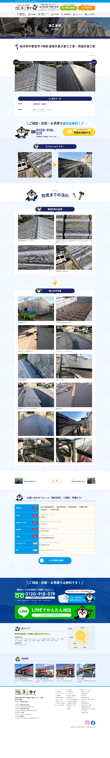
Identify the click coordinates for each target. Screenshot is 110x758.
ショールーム (79, 14)
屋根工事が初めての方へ (22, 14)
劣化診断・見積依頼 (72, 699)
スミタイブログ (71, 693)
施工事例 (56, 14)
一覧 (56, 481)
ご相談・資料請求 (71, 695)
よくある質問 (91, 14)
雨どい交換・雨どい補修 (87, 699)
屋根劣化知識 (59, 697)
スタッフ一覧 (59, 693)
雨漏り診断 (70, 697)
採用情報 (58, 695)
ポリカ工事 (84, 710)
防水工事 (84, 701)
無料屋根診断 (67, 14)
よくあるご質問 (60, 705)
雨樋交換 (44, 104)
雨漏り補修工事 (85, 703)
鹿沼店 (69, 709)
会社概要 (58, 692)
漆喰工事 (84, 695)
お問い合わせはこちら (77, 598)
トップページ (59, 690)
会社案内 (33, 14)
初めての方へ (59, 701)
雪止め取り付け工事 (86, 705)
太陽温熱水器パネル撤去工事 (88, 709)
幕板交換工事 (85, 712)
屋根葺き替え (37, 104)
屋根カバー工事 (85, 692)
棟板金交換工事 (85, 697)
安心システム (59, 699)
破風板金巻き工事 (86, 707)
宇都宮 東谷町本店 (71, 703)
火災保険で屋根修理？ (72, 701)
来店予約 (86, 7)
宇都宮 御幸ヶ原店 (71, 705)
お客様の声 (70, 692)
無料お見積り (69, 7)
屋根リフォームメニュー (45, 14)
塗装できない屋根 (60, 703)
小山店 (69, 707)
